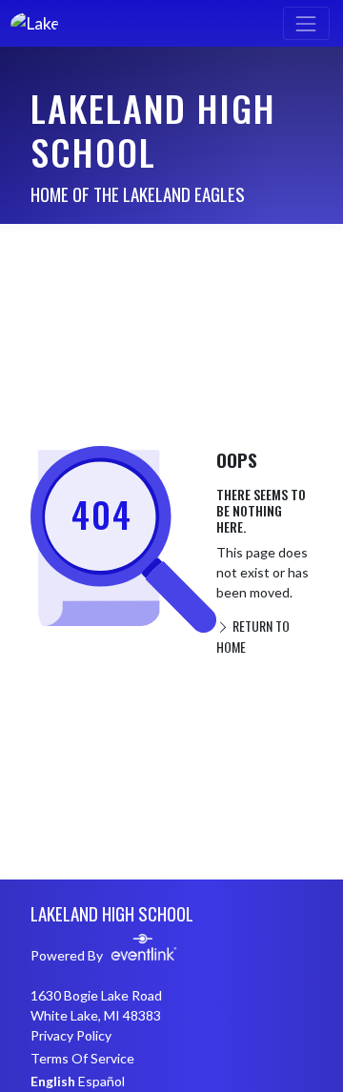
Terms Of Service (82, 1058)
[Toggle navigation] (306, 23)
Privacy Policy (70, 1035)
